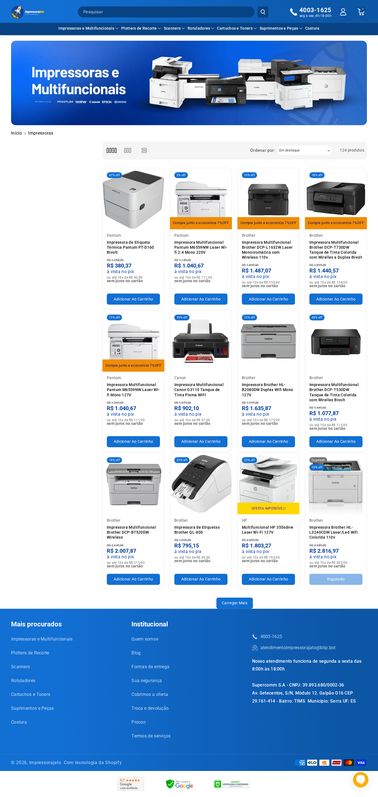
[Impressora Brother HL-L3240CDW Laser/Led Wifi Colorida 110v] (336, 484)
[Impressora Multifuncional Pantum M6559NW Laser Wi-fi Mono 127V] (133, 341)
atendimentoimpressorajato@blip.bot (298, 647)
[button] (88, 28)
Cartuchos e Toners (234, 28)
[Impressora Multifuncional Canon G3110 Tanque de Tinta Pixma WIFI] (201, 341)
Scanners (172, 28)
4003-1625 (271, 636)
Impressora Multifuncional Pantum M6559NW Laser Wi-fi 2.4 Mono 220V (200, 247)
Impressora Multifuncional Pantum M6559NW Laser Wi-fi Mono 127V (133, 389)
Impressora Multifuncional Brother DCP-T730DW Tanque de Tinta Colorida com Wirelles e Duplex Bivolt (335, 250)
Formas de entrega (150, 666)
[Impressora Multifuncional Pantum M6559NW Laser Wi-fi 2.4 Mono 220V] (201, 199)
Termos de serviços (150, 736)
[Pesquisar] (262, 11)
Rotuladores (199, 28)
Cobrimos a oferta (149, 694)
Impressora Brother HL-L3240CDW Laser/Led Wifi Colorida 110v (333, 532)
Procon (138, 722)
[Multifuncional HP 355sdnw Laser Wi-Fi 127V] (268, 484)
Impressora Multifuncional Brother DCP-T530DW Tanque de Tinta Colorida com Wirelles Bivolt (334, 392)
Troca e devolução (150, 708)
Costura (19, 722)
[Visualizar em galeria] (127, 150)
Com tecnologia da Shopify (93, 762)
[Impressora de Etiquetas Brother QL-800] (201, 484)
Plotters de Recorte (139, 28)
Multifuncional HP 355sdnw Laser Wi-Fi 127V (267, 529)
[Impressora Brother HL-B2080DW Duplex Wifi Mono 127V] (268, 341)
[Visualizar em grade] (111, 150)
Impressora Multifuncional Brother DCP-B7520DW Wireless (131, 532)
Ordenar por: (262, 150)
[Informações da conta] (343, 12)
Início (16, 133)
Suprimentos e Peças (279, 28)
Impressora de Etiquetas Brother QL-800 (197, 529)
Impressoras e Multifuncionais (86, 28)
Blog (136, 652)
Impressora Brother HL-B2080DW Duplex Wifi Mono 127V (267, 389)
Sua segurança (146, 680)
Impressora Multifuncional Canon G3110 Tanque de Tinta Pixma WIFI (199, 389)
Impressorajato (45, 762)
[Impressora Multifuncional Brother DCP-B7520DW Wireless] (133, 484)
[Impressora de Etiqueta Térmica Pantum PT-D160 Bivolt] (133, 199)
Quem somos (144, 639)
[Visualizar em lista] (144, 150)
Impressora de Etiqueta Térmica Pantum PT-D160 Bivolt (130, 247)
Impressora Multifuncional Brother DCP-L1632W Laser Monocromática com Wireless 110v (267, 250)
